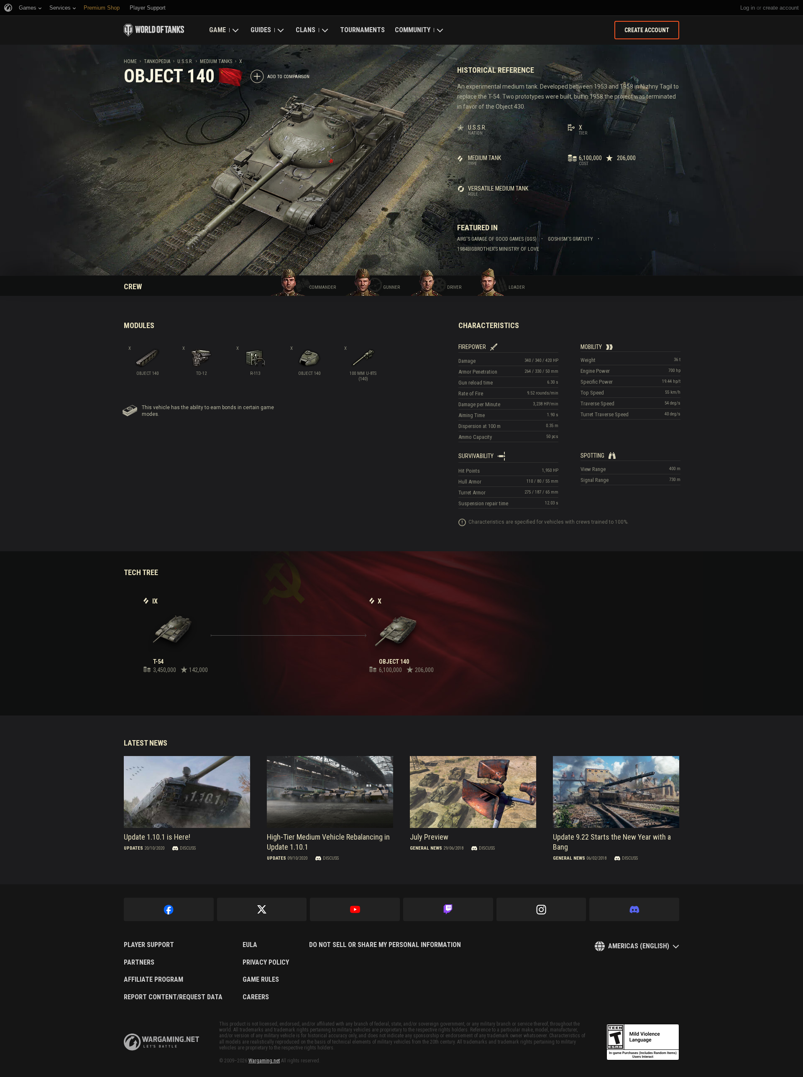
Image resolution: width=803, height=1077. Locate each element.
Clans (305, 30)
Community (412, 30)
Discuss (188, 848)
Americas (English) (638, 946)
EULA (250, 945)
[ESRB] (642, 1042)
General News (426, 848)
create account (781, 8)
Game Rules (261, 979)
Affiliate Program (153, 979)
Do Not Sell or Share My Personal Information (385, 945)
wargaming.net (161, 1042)
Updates (133, 848)
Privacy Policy (266, 962)
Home (130, 61)
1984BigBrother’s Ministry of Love (498, 249)
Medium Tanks (216, 61)
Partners (139, 962)
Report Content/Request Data (173, 997)
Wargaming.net (264, 1061)
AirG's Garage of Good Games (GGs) (497, 239)
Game (217, 30)
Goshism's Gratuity (570, 239)
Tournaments (362, 30)
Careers (256, 997)
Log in (747, 8)
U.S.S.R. (185, 61)
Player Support (149, 945)
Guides (261, 30)
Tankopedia (157, 61)
